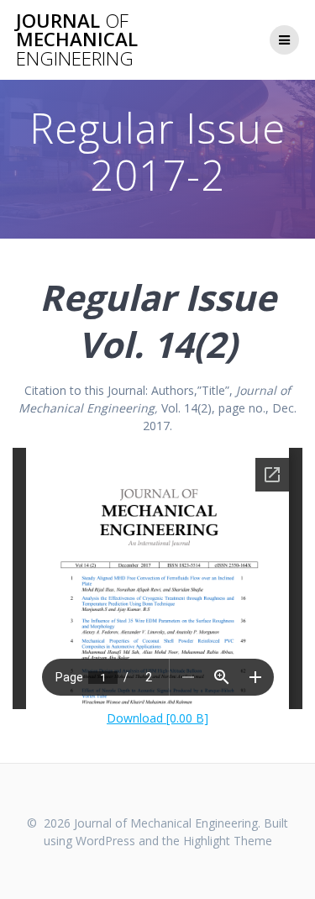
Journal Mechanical (77, 40)
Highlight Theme (227, 841)
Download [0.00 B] (157, 718)
